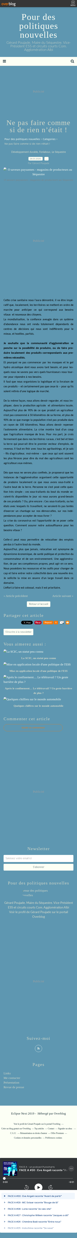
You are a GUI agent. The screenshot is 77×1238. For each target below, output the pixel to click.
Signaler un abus (65, 1128)
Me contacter (12, 1078)
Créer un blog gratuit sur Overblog (16, 1128)
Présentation (11, 1082)
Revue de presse (14, 1087)
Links (7, 1073)
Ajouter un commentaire (33, 727)
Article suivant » (62, 596)
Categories (49, 139)
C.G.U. (13, 1133)
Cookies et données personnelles (28, 1138)
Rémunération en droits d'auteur (33, 1133)
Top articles (39, 1128)
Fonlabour (44, 152)
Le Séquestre (59, 152)
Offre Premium (57, 1133)
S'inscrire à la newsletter (18, 632)
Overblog (60, 1113)
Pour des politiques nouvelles (38, 26)
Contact (51, 1128)
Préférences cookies (53, 1138)
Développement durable (24, 152)
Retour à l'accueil (38, 604)
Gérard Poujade (40, 912)
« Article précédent (16, 596)
